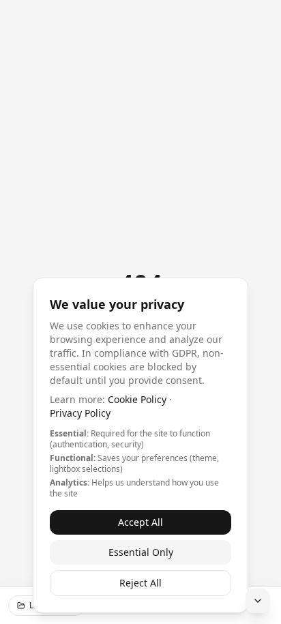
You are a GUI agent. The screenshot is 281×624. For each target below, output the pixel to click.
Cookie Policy (137, 399)
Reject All (140, 582)
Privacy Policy (80, 412)
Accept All (140, 522)
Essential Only (140, 552)
